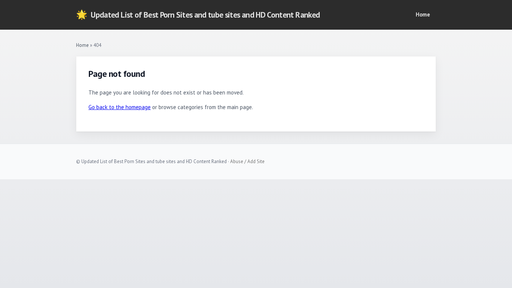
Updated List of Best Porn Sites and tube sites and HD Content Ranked (198, 14)
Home (423, 14)
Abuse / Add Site (247, 161)
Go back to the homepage (119, 107)
